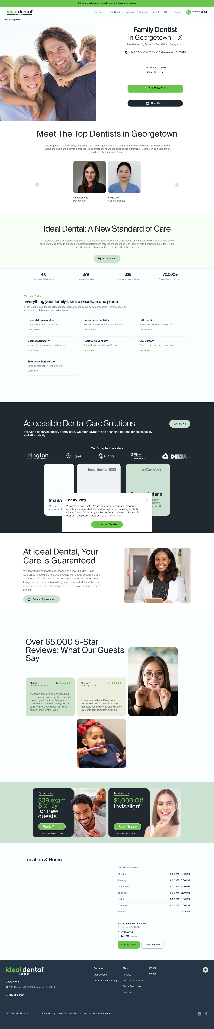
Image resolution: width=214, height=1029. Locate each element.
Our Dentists (116, 12)
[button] (100, 12)
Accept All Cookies (107, 524)
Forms (177, 12)
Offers (167, 12)
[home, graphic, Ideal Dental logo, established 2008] (20, 12)
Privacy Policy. (116, 516)
